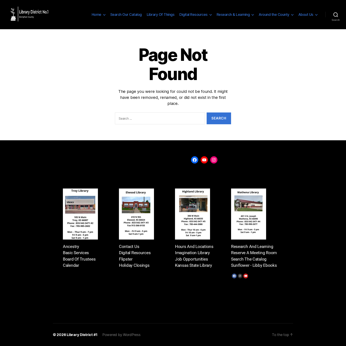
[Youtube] (245, 276)
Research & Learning (233, 14)
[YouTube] (204, 159)
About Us (305, 14)
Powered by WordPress (121, 335)
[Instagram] (240, 276)
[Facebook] (234, 276)
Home (96, 14)
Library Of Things (161, 14)
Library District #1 (82, 335)
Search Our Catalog (126, 14)
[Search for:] (159, 119)
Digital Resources (193, 14)
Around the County (274, 14)
